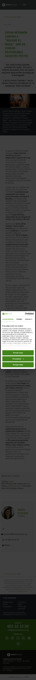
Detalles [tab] (19, 319)
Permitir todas (18, 353)
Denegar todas (18, 365)
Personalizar (16, 359)
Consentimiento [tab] (8, 319)
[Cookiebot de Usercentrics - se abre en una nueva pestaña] (25, 314)
